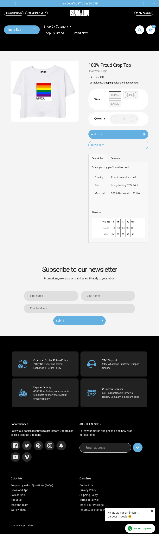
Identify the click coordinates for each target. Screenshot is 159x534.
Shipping (108, 82)
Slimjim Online (26, 525)
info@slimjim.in (14, 13)
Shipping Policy (89, 495)
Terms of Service (89, 499)
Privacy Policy (88, 490)
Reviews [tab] (115, 158)
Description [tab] (98, 158)
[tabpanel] (118, 202)
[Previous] (15, 3)
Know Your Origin (97, 71)
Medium (130, 94)
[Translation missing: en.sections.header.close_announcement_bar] (154, 3)
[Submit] (138, 447)
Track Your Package (92, 504)
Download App (19, 490)
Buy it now (97, 144)
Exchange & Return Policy (47, 367)
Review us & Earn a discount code (120, 396)
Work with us (18, 509)
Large (115, 103)
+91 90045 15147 (36, 13)
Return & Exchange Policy (95, 509)
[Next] (143, 3)
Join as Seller (18, 495)
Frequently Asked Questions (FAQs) (32, 485)
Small (115, 94)
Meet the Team (19, 504)
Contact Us (86, 485)
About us (16, 499)
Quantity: (100, 118)
